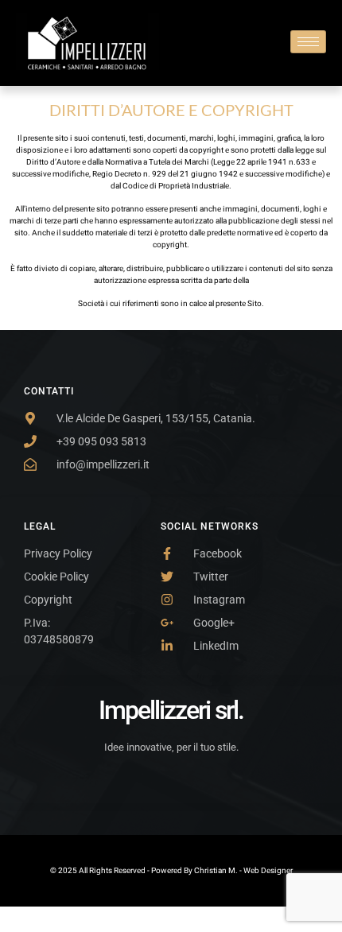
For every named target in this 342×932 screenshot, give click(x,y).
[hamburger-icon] (308, 41)
